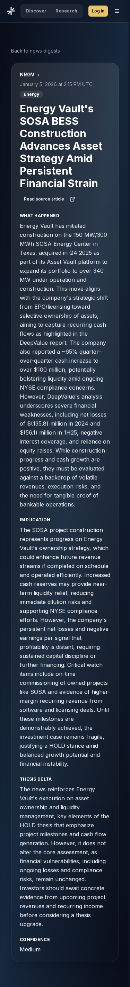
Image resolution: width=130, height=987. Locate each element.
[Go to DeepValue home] (11, 11)
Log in (98, 10)
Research (66, 10)
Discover (36, 10)
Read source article (44, 199)
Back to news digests (35, 51)
